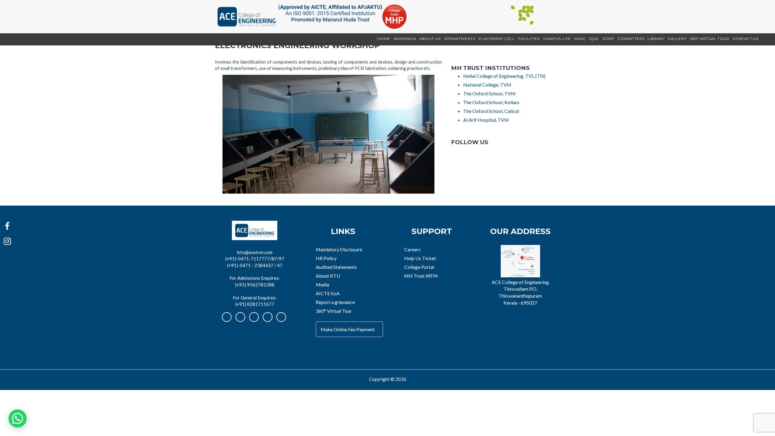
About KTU (328, 276)
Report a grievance (335, 302)
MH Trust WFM (421, 276)
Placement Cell (496, 39)
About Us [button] (430, 39)
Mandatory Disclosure (339, 249)
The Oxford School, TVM (489, 93)
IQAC (594, 39)
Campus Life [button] (557, 39)
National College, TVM (487, 85)
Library (656, 39)
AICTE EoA (328, 293)
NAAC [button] (580, 39)
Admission (405, 39)
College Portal (419, 267)
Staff (608, 39)
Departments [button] (459, 39)
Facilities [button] (529, 39)
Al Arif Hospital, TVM (486, 120)
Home (383, 39)
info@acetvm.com (254, 252)
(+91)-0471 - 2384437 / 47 (254, 265)
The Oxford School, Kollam (491, 102)
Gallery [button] (677, 39)
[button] (17, 418)
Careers (412, 249)
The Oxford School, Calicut (491, 111)
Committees (631, 39)
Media (322, 284)
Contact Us (745, 39)
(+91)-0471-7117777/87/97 (254, 258)
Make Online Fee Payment (348, 329)
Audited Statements (336, 267)
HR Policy (326, 258)
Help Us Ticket (420, 258)
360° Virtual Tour (709, 39)
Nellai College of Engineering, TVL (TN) (504, 76)
